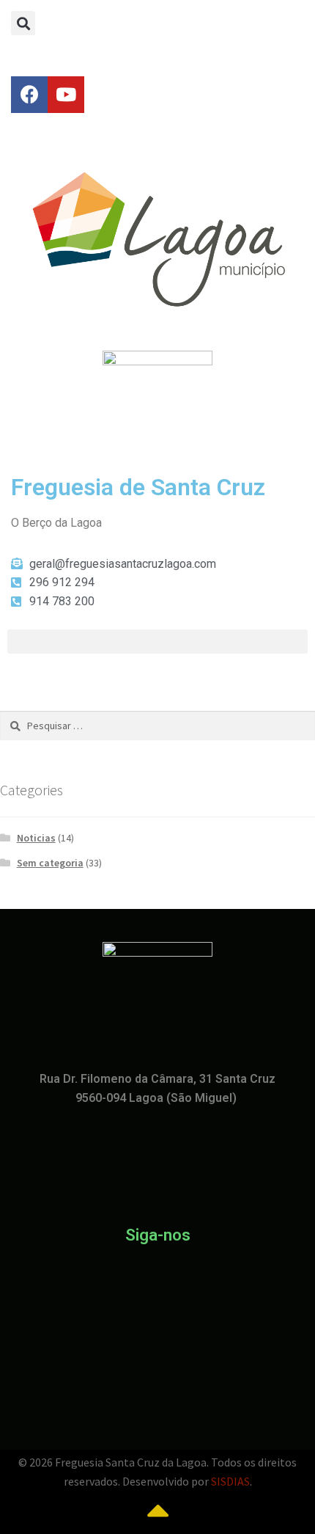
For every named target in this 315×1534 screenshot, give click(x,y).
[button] (23, 23)
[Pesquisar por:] (157, 725)
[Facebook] (29, 94)
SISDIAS (230, 1481)
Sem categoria (50, 862)
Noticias (36, 837)
